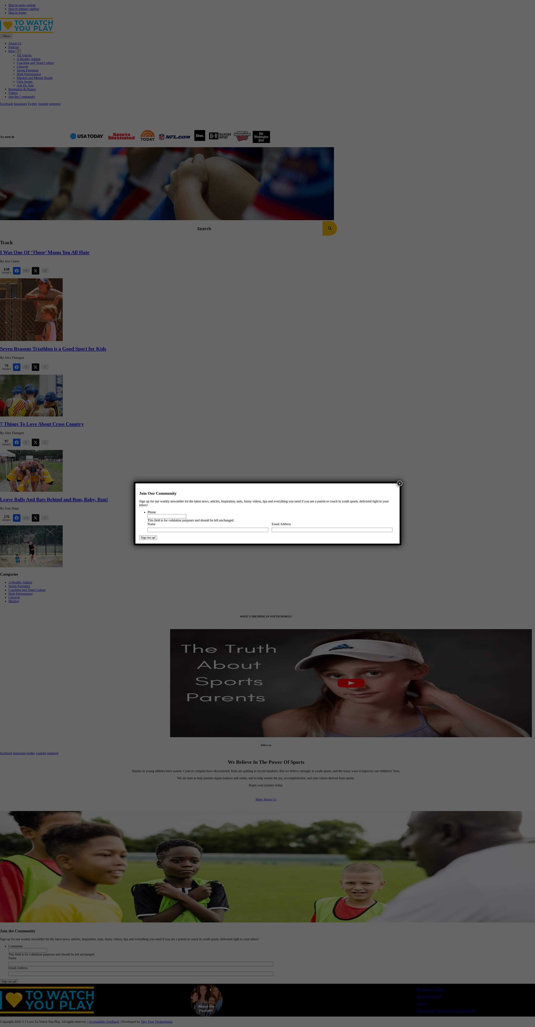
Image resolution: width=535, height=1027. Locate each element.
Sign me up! (148, 537)
